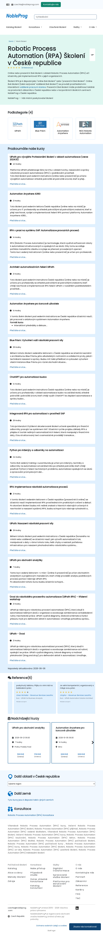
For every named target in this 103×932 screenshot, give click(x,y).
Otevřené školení (57, 27)
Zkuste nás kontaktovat (85, 926)
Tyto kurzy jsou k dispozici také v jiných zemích (31, 799)
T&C (78, 898)
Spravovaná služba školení (61, 876)
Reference (82, 885)
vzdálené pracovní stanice (33, 87)
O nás (92, 27)
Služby (76, 27)
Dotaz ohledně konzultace (38, 880)
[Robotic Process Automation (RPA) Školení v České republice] (19, 16)
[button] (92, 742)
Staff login (52, 930)
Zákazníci (81, 881)
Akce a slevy (15, 872)
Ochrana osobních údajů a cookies (51, 925)
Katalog (12, 868)
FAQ (78, 894)
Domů (11, 41)
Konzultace (34, 27)
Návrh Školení (21, 41)
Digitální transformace (61, 869)
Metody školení (17, 876)
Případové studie (36, 873)
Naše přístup (37, 868)
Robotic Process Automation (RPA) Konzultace (31, 815)
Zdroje (11, 881)
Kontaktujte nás (51, 4)
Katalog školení (13, 27)
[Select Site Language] (7, 4)
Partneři (80, 876)
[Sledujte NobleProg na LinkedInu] (77, 908)
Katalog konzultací (36, 886)
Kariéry (80, 889)
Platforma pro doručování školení (61, 883)
